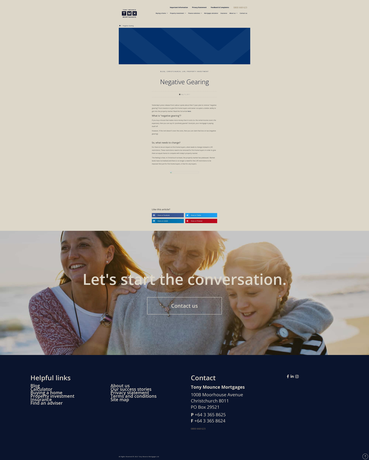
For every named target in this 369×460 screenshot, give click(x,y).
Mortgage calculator (211, 13)
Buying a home (161, 13)
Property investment (177, 13)
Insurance (224, 13)
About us (232, 13)
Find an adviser (46, 403)
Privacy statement (130, 392)
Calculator (41, 389)
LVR (183, 71)
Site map (120, 399)
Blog (162, 71)
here (189, 111)
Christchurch (174, 71)
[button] (168, 215)
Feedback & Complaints (220, 7)
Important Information (179, 7)
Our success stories (131, 389)
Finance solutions (194, 13)
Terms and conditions (134, 396)
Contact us (243, 13)
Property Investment (198, 71)
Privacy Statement (199, 7)
